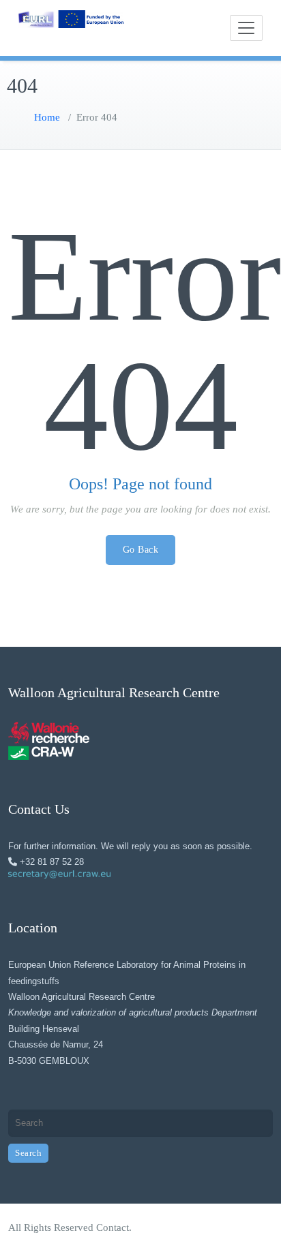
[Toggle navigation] (246, 28)
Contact (112, 1227)
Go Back (141, 550)
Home (47, 117)
